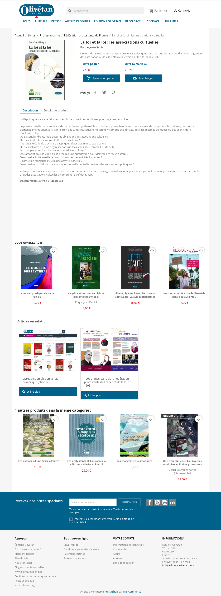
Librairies (171, 21)
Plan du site (21, 558)
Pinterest (113, 92)
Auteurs (41, 21)
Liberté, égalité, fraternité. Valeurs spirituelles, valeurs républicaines (135, 295)
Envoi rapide (71, 544)
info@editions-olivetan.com (178, 565)
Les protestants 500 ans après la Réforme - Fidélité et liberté (86, 462)
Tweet (104, 92)
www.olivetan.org (25, 585)
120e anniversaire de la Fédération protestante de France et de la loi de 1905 (107, 382)
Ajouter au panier (101, 78)
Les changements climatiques (134, 461)
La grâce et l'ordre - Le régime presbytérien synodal (86, 295)
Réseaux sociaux (24, 580)
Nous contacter (23, 562)
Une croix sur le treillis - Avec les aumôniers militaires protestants (182, 462)
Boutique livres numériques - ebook (35, 576)
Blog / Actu (134, 21)
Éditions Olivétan (107, 21)
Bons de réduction (123, 562)
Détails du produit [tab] (56, 110)
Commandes (120, 549)
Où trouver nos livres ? (28, 549)
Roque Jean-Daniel (92, 47)
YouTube (157, 502)
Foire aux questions (75, 558)
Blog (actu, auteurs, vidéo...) (30, 567)
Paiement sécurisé (74, 553)
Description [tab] (30, 110)
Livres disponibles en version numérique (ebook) (41, 380)
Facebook (149, 502)
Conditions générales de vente (81, 549)
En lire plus (31, 392)
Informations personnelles (128, 544)
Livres (26, 21)
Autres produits (77, 21)
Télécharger (143, 78)
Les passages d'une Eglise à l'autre (38, 461)
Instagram (164, 502)
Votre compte (123, 538)
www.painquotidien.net (28, 571)
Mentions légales (24, 553)
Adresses (118, 558)
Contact (153, 21)
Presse (56, 21)
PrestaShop (111, 591)
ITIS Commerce (132, 591)
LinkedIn (172, 502)
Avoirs (116, 553)
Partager (95, 92)
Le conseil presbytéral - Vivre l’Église (37, 295)
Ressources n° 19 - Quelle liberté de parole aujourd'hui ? (184, 295)
